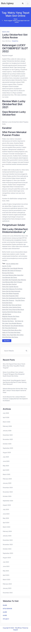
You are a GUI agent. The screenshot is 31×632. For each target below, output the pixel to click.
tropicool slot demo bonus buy (11, 330)
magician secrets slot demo (10, 316)
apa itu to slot (6, 266)
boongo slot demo (8, 273)
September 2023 (8, 553)
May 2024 (6, 518)
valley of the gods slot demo (11, 332)
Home (15, 19)
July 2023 (6, 562)
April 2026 (6, 417)
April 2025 (6, 470)
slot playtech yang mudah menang (12, 325)
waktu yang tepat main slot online (12, 335)
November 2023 (8, 544)
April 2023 (6, 575)
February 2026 (7, 426)
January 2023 (7, 588)
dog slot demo (20, 300)
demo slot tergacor (8, 300)
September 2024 (8, 500)
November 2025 (8, 439)
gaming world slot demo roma (11, 312)
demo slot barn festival (9, 284)
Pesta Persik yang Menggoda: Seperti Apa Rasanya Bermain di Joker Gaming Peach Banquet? (14, 382)
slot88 (5, 612)
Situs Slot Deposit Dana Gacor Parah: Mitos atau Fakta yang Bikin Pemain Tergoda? (14, 366)
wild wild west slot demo (10, 337)
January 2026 (7, 430)
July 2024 (6, 509)
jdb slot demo (6, 314)
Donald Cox (15, 41)
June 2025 (6, 461)
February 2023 (7, 584)
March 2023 (6, 579)
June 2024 (6, 514)
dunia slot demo (7, 302)
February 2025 (7, 479)
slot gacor (6, 619)
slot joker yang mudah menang (12, 323)
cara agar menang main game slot (12, 275)
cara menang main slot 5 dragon (12, 282)
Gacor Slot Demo (6, 41)
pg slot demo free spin (9, 319)
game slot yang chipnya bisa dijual (13, 309)
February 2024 (7, 531)
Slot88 (5, 605)
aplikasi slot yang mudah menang (12, 268)
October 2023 (7, 549)
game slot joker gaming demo (11, 307)
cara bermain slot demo (9, 277)
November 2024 (8, 492)
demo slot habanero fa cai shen (12, 289)
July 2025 (6, 457)
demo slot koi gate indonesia (11, 291)
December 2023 (8, 540)
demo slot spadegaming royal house (13, 298)
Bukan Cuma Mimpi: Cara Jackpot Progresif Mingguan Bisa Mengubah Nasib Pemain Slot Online (14, 374)
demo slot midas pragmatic (10, 293)
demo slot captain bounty (10, 286)
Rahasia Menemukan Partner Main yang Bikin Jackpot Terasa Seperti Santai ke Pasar (15, 390)
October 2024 (7, 496)
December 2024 (8, 487)
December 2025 (8, 435)
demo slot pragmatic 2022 (10, 296)
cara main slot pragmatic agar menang (14, 280)
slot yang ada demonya (9, 328)
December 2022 (8, 592)
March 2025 (6, 474)
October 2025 (7, 444)
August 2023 (7, 557)
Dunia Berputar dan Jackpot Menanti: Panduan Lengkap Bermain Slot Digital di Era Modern (15, 398)
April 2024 (6, 522)
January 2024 (7, 536)
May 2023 (6, 571)
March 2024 (6, 527)
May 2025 (6, 465)
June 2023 (6, 566)
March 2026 (6, 422)
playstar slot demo (8, 321)
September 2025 (8, 448)
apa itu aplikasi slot (12, 263)
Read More (7, 340)
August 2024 (7, 505)
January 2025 (7, 483)
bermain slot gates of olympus (11, 270)
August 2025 (7, 452)
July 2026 (6, 413)
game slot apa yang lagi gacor (11, 305)
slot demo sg (19, 321)
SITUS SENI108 (7, 608)
